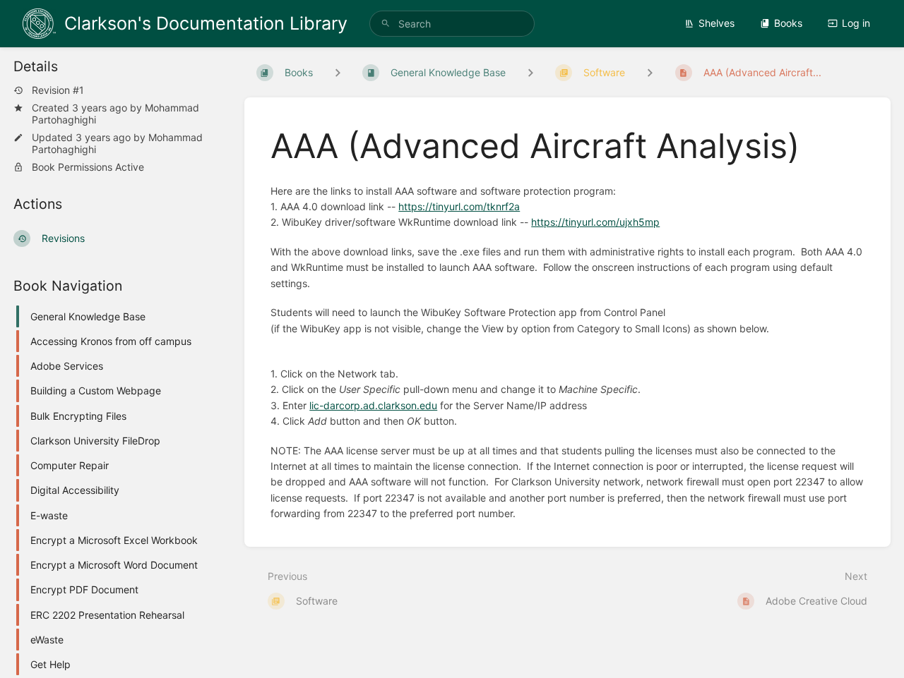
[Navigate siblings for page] (649, 72)
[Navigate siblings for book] (337, 72)
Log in (856, 23)
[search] (452, 24)
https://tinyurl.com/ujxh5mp (595, 222)
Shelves (716, 23)
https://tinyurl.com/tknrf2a (459, 206)
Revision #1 (58, 90)
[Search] (386, 24)
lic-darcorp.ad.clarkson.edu (373, 405)
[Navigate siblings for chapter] (530, 72)
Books (788, 23)
